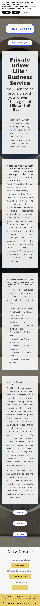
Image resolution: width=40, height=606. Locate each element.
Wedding (20, 534)
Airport (20, 512)
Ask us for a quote (21, 43)
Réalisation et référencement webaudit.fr (20, 603)
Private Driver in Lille (16, 187)
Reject (16, 12)
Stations (21, 523)
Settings (25, 12)
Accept (6, 12)
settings (28, 8)
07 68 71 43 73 (21, 29)
